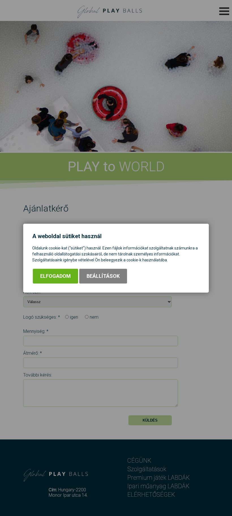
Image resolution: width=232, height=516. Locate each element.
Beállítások (103, 276)
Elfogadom (55, 276)
